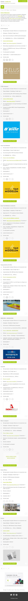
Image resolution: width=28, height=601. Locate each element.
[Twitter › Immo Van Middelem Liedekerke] (4, 238)
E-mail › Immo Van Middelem (8, 157)
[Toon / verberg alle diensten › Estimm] (15, 539)
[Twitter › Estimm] (4, 547)
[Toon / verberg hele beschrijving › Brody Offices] (15, 488)
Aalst (12, 269)
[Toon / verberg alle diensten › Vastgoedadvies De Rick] (15, 286)
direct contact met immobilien (15, 18)
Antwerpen (5, 33)
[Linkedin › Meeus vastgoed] (10, 449)
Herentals (10, 425)
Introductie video (7, 495)
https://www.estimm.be (11, 533)
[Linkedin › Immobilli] (10, 399)
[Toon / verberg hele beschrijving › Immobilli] (15, 384)
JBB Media (13, 598)
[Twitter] (11, 595)
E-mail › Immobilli (6, 378)
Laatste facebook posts (16, 54)
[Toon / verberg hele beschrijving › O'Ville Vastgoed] (15, 104)
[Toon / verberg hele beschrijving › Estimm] (15, 535)
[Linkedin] (16, 595)
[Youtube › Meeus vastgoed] (12, 449)
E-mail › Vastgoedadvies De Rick (9, 277)
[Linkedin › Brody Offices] (10, 501)
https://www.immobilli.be (11, 381)
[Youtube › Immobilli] (12, 399)
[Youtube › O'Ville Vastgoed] (12, 119)
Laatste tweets (6, 54)
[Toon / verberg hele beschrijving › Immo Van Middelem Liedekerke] (15, 223)
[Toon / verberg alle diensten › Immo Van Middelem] (15, 168)
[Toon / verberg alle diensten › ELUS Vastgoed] (15, 49)
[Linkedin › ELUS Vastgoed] (10, 60)
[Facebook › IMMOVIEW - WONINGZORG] (7, 347)
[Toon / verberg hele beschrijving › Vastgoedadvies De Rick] (15, 282)
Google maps (16, 33)
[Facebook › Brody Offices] (7, 501)
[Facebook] (14, 595)
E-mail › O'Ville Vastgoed (8, 98)
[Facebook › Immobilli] (7, 399)
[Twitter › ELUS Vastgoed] (4, 60)
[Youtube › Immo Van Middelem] (12, 179)
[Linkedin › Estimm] (10, 547)
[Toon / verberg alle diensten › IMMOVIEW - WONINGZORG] (15, 338)
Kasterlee (10, 33)
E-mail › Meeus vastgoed (8, 433)
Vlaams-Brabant (6, 91)
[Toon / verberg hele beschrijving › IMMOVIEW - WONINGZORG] (15, 335)
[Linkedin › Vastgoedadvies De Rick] (10, 297)
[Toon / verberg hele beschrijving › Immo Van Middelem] (15, 164)
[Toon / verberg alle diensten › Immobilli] (15, 388)
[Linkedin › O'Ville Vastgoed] (10, 119)
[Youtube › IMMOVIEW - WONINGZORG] (12, 347)
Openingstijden (6, 111)
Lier (9, 371)
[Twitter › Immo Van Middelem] (4, 179)
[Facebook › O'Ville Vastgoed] (7, 119)
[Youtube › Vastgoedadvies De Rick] (12, 297)
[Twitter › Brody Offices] (4, 501)
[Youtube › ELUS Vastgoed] (12, 60)
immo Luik (20, 15)
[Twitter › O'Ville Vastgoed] (4, 119)
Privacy (16, 598)
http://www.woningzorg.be (12, 333)
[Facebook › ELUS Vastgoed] (7, 60)
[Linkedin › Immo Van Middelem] (10, 179)
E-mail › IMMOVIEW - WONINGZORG (10, 330)
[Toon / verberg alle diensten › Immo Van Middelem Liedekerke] (15, 227)
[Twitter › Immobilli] (4, 399)
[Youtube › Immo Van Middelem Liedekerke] (12, 238)
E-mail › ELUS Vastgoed (8, 40)
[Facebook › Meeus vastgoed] (7, 449)
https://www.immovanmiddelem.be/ (14, 220)
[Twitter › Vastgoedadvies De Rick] (4, 297)
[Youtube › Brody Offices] (12, 501)
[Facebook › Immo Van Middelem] (7, 179)
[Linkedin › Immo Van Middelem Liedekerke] (10, 238)
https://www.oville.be (11, 101)
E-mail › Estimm (6, 530)
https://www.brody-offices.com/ (13, 484)
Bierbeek (12, 523)
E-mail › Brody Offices (7, 482)
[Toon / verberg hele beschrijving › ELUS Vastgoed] (15, 46)
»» (8, 25)
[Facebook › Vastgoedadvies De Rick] (7, 297)
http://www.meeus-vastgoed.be (13, 435)
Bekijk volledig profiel (10, 81)
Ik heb (23, 1)
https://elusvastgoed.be (11, 43)
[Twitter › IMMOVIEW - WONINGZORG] (4, 347)
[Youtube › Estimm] (12, 547)
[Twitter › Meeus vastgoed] (4, 449)
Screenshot (19, 43)
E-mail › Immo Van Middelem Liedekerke (11, 218)
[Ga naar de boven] (26, 82)
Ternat (11, 150)
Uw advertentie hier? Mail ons (14, 585)
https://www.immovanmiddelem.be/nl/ (14, 160)
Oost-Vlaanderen (6, 269)
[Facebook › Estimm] (7, 547)
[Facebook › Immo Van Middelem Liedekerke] (7, 238)
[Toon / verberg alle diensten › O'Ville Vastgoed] (15, 108)
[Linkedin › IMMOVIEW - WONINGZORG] (10, 347)
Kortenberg (12, 91)
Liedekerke (12, 210)
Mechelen (10, 322)
